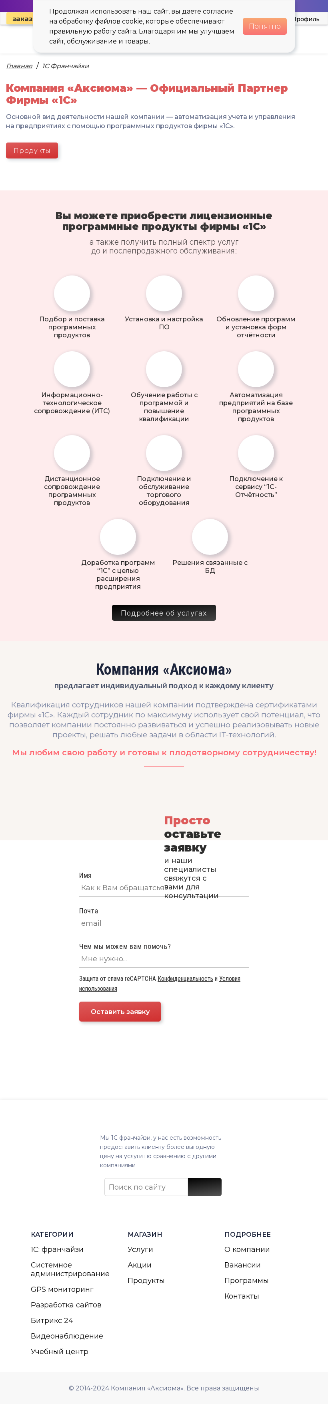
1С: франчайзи (57, 1249)
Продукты (32, 150)
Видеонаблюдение (67, 1336)
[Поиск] (205, 1187)
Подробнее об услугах (164, 613)
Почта (88, 911)
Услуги (140, 1249)
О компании (247, 1249)
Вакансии (242, 1265)
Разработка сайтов (66, 1305)
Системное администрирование (67, 1269)
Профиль (306, 18)
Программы (246, 1280)
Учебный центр (59, 1351)
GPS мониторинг (62, 1289)
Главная (19, 66)
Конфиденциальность (185, 978)
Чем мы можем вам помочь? (125, 946)
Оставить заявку (120, 1012)
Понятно (265, 26)
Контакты (241, 1296)
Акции (140, 1265)
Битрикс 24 (52, 1320)
